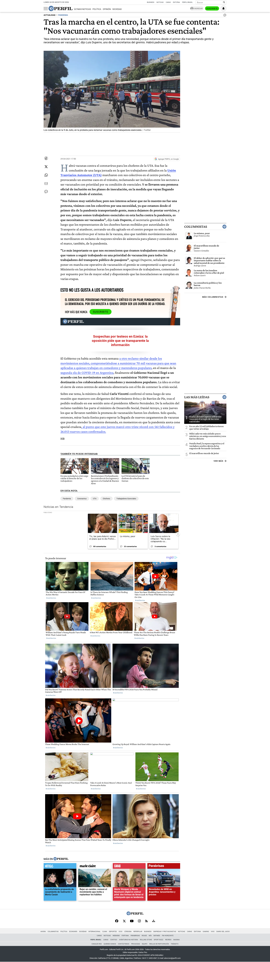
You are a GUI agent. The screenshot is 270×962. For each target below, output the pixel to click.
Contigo (113, 940)
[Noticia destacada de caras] (129, 867)
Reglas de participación (159, 944)
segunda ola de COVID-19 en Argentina (86, 372)
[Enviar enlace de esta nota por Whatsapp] (46, 175)
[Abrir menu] (46, 8)
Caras (168, 2)
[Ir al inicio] (60, 8)
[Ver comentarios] (224, 15)
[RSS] (146, 921)
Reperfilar (137, 931)
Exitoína (176, 2)
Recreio (168, 940)
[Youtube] (131, 921)
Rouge (144, 936)
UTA (94, 499)
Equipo (144, 944)
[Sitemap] (153, 921)
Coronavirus (82, 499)
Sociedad (117, 9)
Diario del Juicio (223, 931)
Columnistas (195, 227)
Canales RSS (97, 944)
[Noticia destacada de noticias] (60, 867)
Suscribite (212, 8)
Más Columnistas (212, 297)
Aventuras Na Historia (128, 940)
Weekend (116, 936)
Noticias (160, 2)
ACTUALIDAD (49, 15)
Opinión (107, 9)
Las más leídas (196, 397)
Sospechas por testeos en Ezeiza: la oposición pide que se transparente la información (120, 340)
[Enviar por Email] (46, 183)
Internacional (94, 931)
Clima (104, 931)
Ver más (218, 461)
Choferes (106, 499)
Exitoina (197, 931)
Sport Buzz (158, 940)
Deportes (113, 931)
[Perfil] (60, 859)
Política (97, 9)
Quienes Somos (110, 944)
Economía (73, 931)
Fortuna (125, 936)
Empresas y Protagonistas (164, 931)
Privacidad (135, 944)
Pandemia (67, 499)
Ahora (43, 931)
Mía (150, 936)
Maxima (176, 940)
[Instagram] (139, 921)
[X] (124, 921)
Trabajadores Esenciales (126, 499)
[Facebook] (116, 921)
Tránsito (174, 944)
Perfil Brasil (187, 2)
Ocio (120, 931)
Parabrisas (135, 936)
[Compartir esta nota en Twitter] (46, 166)
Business (150, 2)
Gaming (206, 931)
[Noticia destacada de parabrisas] (163, 867)
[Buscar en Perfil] (224, 2)
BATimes (157, 936)
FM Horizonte (167, 936)
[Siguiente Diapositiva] (178, 534)
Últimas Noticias (82, 9)
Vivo (212, 931)
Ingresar (198, 8)
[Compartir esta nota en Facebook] (46, 158)
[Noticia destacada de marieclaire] (94, 867)
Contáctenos (123, 944)
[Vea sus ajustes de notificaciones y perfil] (223, 8)
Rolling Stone (146, 940)
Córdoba (127, 931)
